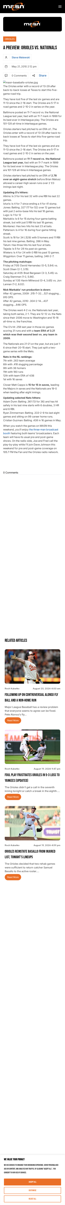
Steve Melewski (21, 57)
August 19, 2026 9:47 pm (47, 768)
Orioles (10, 39)
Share (42, 75)
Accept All (32, 1182)
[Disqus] (32, 515)
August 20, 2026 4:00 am (46, 688)
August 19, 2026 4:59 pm (47, 845)
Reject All (32, 1198)
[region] (32, 1180)
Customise (32, 1190)
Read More (13, 720)
